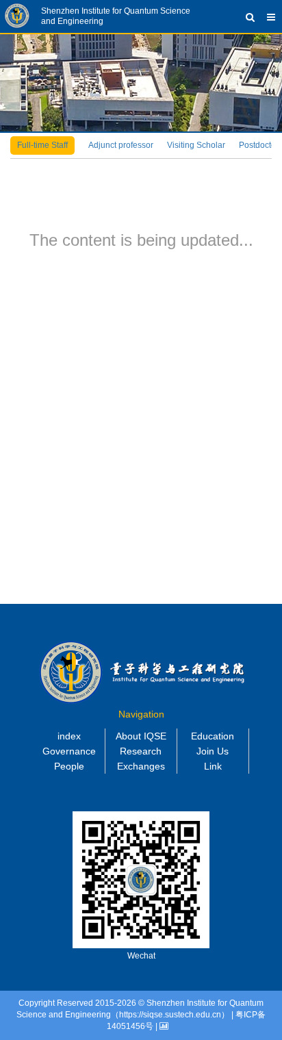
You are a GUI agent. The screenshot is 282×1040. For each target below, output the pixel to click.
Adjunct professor (120, 145)
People (69, 766)
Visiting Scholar (196, 145)
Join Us (212, 751)
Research (141, 751)
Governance (69, 751)
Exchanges (141, 766)
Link (213, 766)
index (69, 736)
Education (212, 736)
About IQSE (141, 736)
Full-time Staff (42, 145)
